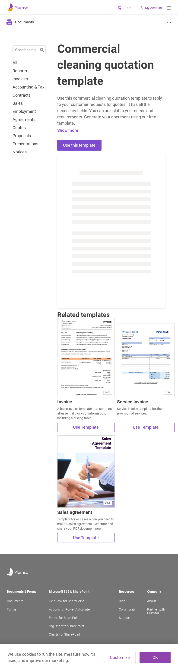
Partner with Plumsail (156, 611)
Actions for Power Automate (69, 609)
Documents (15, 601)
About (151, 601)
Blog (122, 601)
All (15, 62)
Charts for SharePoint (64, 634)
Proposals (22, 135)
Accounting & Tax (28, 87)
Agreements (24, 119)
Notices (20, 152)
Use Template (86, 427)
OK (155, 657)
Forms (11, 609)
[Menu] (169, 7)
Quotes (19, 127)
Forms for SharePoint (64, 618)
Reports (20, 71)
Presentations (25, 144)
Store (127, 8)
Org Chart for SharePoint (66, 626)
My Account (153, 8)
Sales (18, 103)
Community (127, 609)
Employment (24, 111)
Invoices (20, 79)
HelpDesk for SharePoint (66, 601)
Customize (120, 657)
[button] (42, 50)
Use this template (79, 145)
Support (124, 618)
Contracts (22, 95)
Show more (67, 130)
